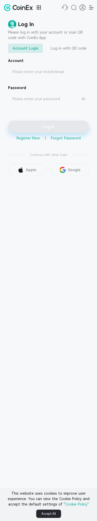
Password (17, 88)
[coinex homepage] (20, 7)
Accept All (48, 514)
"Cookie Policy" (76, 504)
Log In (49, 126)
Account (16, 61)
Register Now (28, 138)
